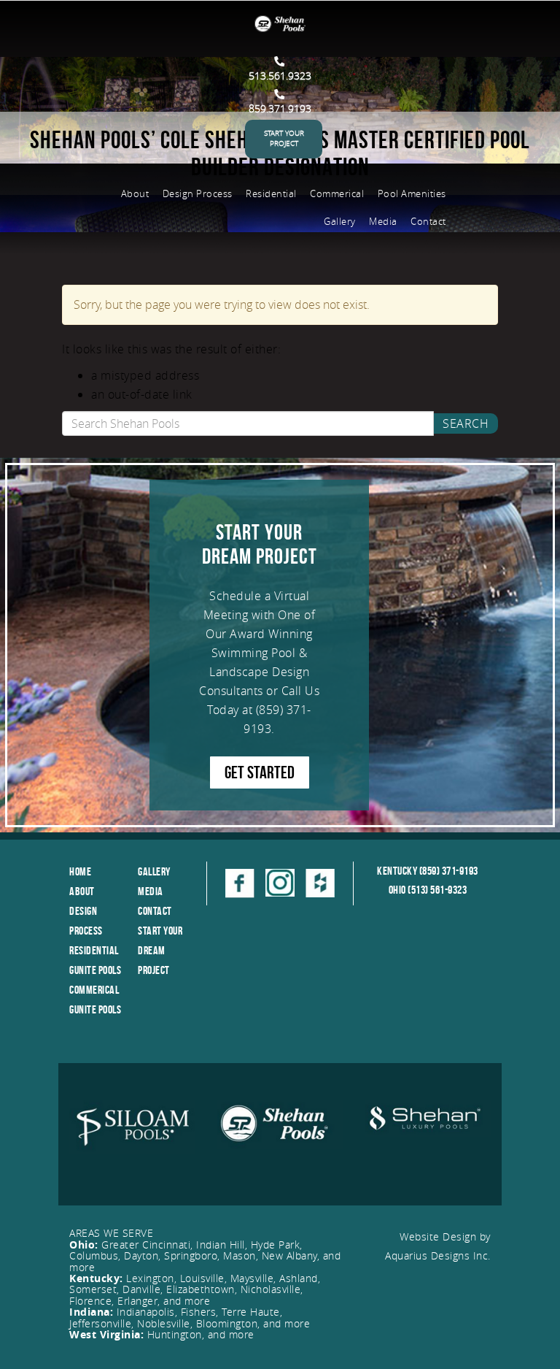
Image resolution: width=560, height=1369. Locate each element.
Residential (271, 193)
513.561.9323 (280, 76)
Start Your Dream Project (160, 950)
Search (466, 423)
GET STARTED (260, 772)
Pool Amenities (412, 193)
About (135, 193)
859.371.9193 (280, 108)
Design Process (198, 193)
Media (383, 221)
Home (80, 871)
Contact (428, 221)
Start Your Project (284, 138)
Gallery (340, 221)
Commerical (337, 193)
